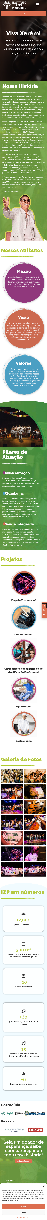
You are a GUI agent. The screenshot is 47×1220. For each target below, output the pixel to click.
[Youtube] (44, 614)
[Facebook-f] (44, 606)
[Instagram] (44, 610)
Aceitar (23, 1206)
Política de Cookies (22, 1217)
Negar (23, 1212)
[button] (44, 1186)
